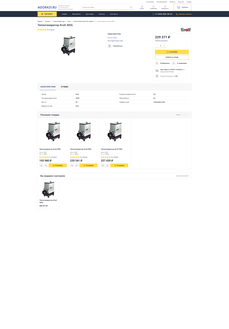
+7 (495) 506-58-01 (163, 14)
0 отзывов (50, 30)
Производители (162, 2)
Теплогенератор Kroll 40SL (48, 201)
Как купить (76, 14)
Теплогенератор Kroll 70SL (112, 149)
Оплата (102, 14)
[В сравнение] (46, 165)
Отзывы (189, 2)
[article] (53, 143)
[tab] (47, 87)
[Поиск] (131, 7)
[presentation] (53, 143)
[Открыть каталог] (42, 14)
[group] (182, 7)
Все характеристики (115, 41)
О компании (150, 2)
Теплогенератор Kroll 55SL (81, 149)
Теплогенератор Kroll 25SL (50, 149)
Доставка (89, 14)
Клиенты (172, 2)
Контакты (114, 14)
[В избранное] (41, 165)
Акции (64, 14)
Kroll (114, 38)
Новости (181, 2)
